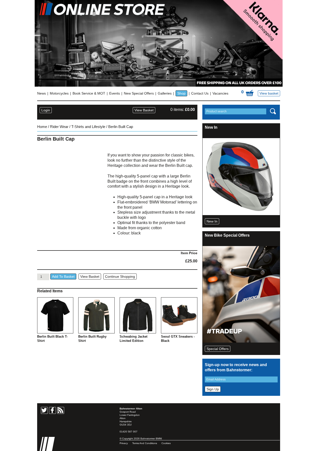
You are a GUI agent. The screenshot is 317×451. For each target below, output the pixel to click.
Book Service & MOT (89, 93)
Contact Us (200, 93)
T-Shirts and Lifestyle (88, 127)
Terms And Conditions (144, 443)
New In (212, 221)
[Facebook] (52, 410)
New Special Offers (139, 93)
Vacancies (220, 93)
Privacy (124, 443)
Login (45, 110)
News (41, 93)
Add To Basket (63, 276)
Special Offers (218, 349)
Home (42, 127)
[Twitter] (44, 410)
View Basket (144, 110)
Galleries (165, 93)
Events (114, 93)
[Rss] (60, 410)
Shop (181, 93)
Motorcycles (59, 93)
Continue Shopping (120, 276)
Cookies (166, 443)
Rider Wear (59, 127)
